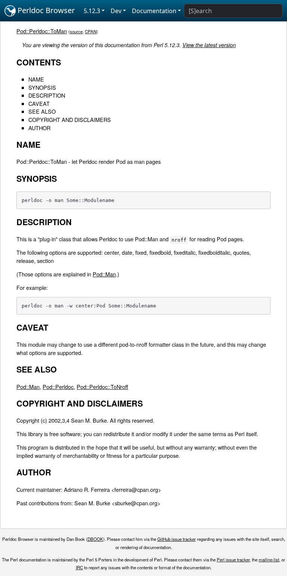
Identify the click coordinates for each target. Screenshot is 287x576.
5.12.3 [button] (92, 11)
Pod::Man (104, 274)
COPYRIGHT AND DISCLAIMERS (69, 119)
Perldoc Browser (45, 10)
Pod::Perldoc (58, 386)
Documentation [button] (154, 11)
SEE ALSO (42, 111)
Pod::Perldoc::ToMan (41, 31)
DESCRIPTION (46, 95)
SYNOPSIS (42, 87)
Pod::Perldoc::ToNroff (102, 386)
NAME (36, 79)
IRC (79, 567)
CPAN (90, 31)
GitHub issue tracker (176, 539)
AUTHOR (39, 128)
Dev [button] (116, 11)
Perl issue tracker (233, 560)
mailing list (269, 560)
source (76, 31)
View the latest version (209, 45)
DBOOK (95, 539)
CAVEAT (39, 103)
